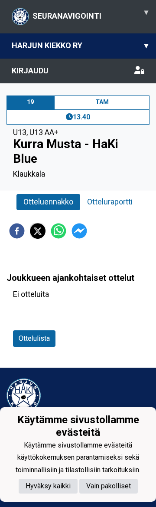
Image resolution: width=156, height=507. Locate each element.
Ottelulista (34, 338)
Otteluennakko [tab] (48, 201)
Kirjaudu (30, 70)
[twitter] (38, 231)
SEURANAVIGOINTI (90, 13)
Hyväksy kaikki (48, 486)
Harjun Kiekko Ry (80, 45)
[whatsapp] (58, 231)
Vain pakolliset (108, 486)
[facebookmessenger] (79, 231)
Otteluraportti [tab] (110, 201)
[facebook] (17, 231)
